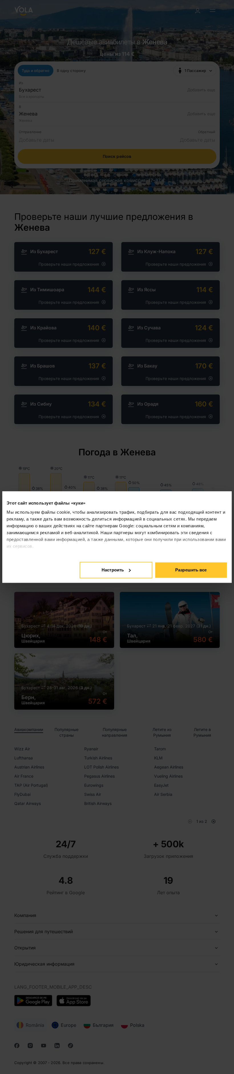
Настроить (113, 569)
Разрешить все (191, 569)
